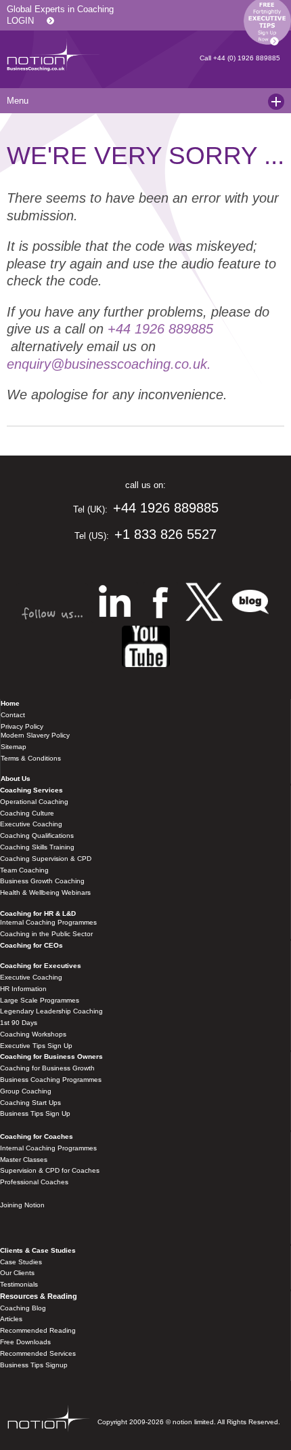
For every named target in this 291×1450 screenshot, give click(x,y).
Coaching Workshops (33, 1034)
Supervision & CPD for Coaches (49, 1170)
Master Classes (23, 1159)
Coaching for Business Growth (47, 1068)
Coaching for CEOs (31, 945)
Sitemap (13, 746)
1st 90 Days (18, 1022)
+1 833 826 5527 (165, 534)
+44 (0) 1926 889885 (246, 58)
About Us (15, 778)
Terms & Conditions (31, 758)
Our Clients (17, 1272)
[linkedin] (114, 604)
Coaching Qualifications (37, 835)
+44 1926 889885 (160, 328)
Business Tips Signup (34, 1365)
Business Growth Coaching (42, 881)
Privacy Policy (22, 726)
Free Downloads (25, 1342)
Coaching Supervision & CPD (45, 858)
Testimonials (19, 1284)
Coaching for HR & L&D (38, 913)
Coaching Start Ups (30, 1102)
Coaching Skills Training (37, 847)
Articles (11, 1319)
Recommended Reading (38, 1330)
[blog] (146, 648)
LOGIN (20, 21)
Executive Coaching (31, 824)
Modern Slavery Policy (35, 735)
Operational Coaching (34, 801)
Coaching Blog (23, 1308)
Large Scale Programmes (39, 1000)
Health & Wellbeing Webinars (45, 892)
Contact (13, 715)
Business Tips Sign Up (35, 1113)
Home (10, 703)
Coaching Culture (27, 813)
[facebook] (160, 604)
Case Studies (21, 1262)
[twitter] (204, 604)
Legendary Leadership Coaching (51, 1011)
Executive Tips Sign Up (36, 1045)
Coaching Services (31, 790)
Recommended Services (38, 1353)
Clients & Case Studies (38, 1250)
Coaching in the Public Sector (46, 934)
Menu (14, 101)
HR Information (23, 988)
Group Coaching (25, 1091)
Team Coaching (24, 870)
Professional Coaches (34, 1182)
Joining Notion (22, 1205)
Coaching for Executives (40, 965)
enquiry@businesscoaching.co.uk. (109, 364)
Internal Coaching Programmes (48, 922)
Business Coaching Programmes (51, 1079)
